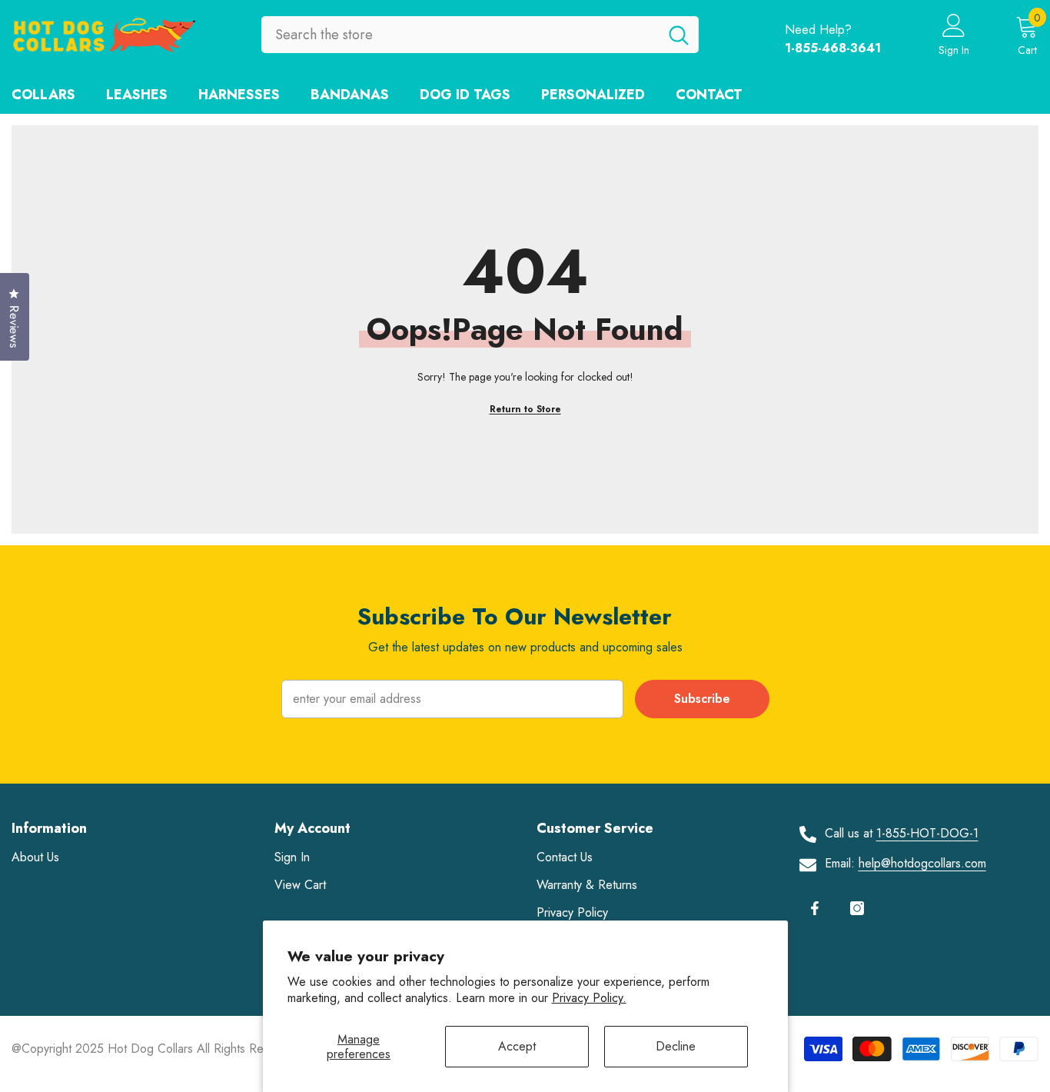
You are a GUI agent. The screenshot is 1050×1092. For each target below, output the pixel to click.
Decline (676, 1046)
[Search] (480, 34)
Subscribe (702, 698)
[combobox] (460, 34)
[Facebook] (814, 908)
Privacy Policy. (589, 998)
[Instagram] (857, 908)
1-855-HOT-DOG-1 (927, 833)
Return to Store (525, 409)
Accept (517, 1046)
